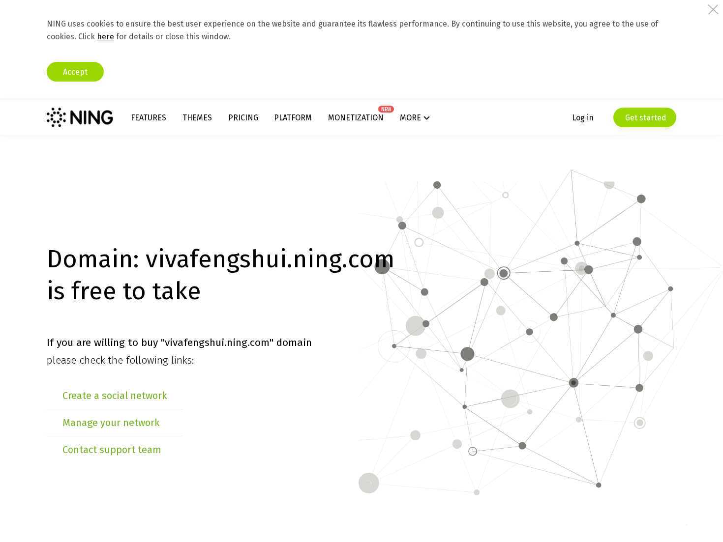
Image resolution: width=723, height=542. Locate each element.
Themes (197, 117)
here (105, 36)
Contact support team (111, 450)
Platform (293, 117)
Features (148, 117)
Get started (644, 117)
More (410, 117)
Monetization (356, 117)
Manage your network (110, 422)
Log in (583, 117)
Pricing (243, 117)
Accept (75, 72)
